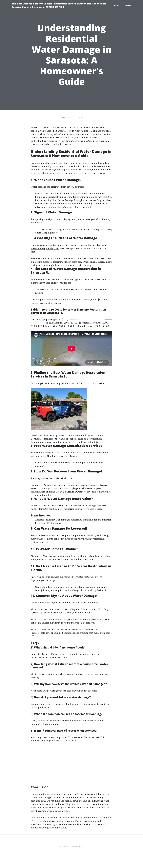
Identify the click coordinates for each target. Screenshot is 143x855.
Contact (127, 5)
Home (116, 5)
